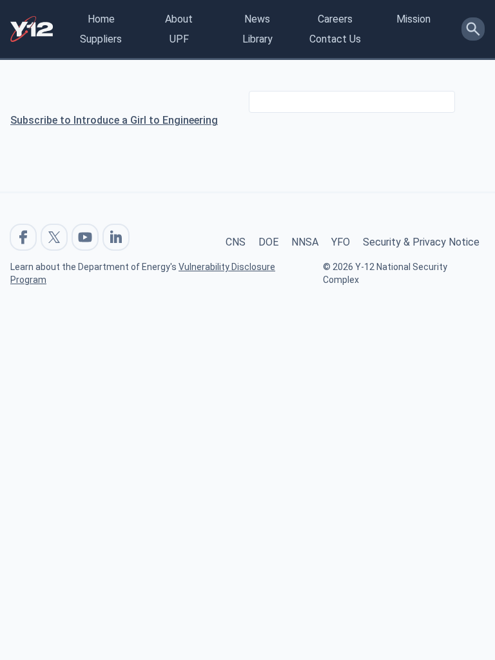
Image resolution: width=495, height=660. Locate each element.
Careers (335, 19)
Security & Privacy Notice (421, 242)
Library (257, 39)
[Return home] (31, 29)
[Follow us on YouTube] (85, 237)
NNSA (304, 242)
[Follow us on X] (54, 237)
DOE (268, 242)
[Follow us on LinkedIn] (116, 237)
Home (101, 19)
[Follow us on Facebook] (23, 237)
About (179, 19)
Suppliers (101, 39)
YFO (340, 242)
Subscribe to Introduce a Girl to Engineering (114, 120)
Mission (413, 19)
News (257, 19)
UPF (179, 39)
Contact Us (335, 39)
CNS (236, 242)
